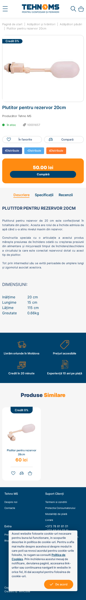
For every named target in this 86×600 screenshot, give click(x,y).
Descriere (21, 195)
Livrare (49, 520)
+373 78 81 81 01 (56, 526)
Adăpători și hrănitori (41, 24)
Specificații (44, 195)
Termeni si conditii (56, 502)
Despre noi (10, 502)
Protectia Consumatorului (60, 508)
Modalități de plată (56, 514)
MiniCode (24, 591)
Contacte (9, 508)
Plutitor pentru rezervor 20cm (26, 28)
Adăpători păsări (71, 24)
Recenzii (66, 195)
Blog (7, 540)
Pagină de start (12, 24)
